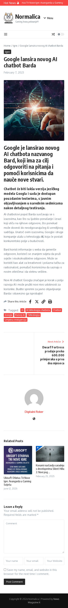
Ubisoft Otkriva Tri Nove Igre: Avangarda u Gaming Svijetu (17, 481)
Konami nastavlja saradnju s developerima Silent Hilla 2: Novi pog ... (50, 469)
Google (8, 315)
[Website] (34, 419)
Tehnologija (34, 315)
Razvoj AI (20, 315)
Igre (15, 45)
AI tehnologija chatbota (38, 310)
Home (7, 45)
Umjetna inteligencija (15, 319)
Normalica (27, 16)
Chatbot (57, 310)
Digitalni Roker (34, 412)
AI (22, 310)
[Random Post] (53, 34)
